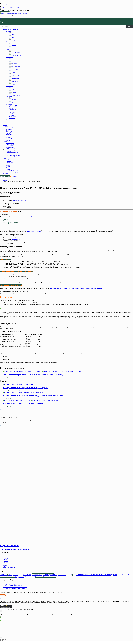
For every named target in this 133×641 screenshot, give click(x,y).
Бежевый (69, 575)
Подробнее (18, 377)
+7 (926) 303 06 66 (9, 545)
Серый (45, 576)
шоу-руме (30, 303)
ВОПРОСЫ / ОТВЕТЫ (12, 170)
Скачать (8, 166)
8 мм (2, 575)
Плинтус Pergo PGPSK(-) (19, 200)
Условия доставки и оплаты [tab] (10, 222)
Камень (119, 575)
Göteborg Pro (12, 109)
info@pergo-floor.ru (7, 541)
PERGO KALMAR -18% (9, 584)
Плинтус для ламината (12, 152)
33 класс (27, 574)
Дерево (114, 574)
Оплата (8, 159)
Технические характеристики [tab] (11, 220)
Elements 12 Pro (13, 108)
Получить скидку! (5, 11)
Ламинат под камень (10, 576)
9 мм (5, 575)
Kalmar (11, 111)
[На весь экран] (2, 639)
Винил (5, 141)
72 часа (35, 575)
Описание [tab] (5, 219)
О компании (9, 162)
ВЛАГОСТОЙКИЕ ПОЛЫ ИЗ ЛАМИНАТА (15, 587)
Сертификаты (9, 165)
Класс (7, 42)
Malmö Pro (12, 112)
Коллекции (9, 104)
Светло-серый (39, 576)
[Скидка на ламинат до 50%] (12, 122)
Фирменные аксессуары (9, 150)
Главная (5, 125)
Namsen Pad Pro (10, 144)
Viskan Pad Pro (10, 145)
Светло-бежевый (30, 577)
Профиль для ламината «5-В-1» (14, 154)
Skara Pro (11, 115)
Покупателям (6, 158)
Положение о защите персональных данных (14, 549)
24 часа (15, 575)
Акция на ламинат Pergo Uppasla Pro (12, 585)
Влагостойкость (10, 96)
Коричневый (125, 575)
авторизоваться (24, 364)
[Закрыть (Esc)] (5, 639)
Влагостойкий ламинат (100, 574)
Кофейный (2, 576)
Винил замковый (83, 575)
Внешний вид (9, 86)
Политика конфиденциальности (14, 172)
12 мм (10, 575)
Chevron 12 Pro (13, 105)
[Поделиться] (3, 639)
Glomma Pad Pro (10, 148)
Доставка (8, 161)
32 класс (20, 575)
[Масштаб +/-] (0, 639)
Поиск (129, 26)
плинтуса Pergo (16, 239)
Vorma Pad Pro (10, 143)
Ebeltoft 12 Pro (13, 107)
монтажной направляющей (37, 231)
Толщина (8, 31)
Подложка (9, 151)
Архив (8, 169)
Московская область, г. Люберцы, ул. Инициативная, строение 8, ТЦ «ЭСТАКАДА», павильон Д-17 (77, 288)
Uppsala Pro (12, 118)
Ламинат (5, 126)
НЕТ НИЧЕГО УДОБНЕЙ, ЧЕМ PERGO (14, 588)
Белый (74, 575)
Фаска (7, 49)
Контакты (5, 173)
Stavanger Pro (12, 116)
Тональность (9, 57)
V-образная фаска (60, 575)
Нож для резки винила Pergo (13, 155)
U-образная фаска (46, 575)
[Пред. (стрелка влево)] (0, 640)
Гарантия (8, 163)
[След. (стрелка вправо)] (2, 640)
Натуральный (19, 577)
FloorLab (8, 168)
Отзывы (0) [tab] (6, 223)
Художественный (51, 576)
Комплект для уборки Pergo (13, 156)
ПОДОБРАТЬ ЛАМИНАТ (11, 30)
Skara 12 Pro (12, 113)
